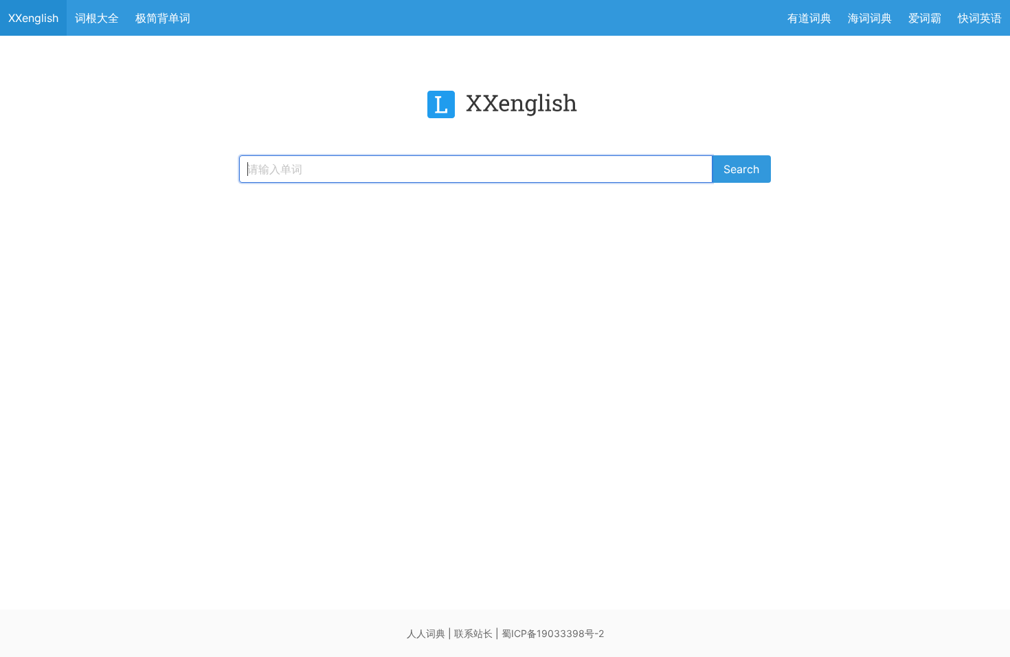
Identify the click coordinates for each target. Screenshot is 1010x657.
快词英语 (980, 18)
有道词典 (809, 18)
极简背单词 (162, 18)
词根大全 (97, 18)
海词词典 (870, 18)
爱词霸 (924, 18)
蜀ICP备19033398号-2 (553, 633)
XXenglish (33, 18)
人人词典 (426, 633)
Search (741, 169)
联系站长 (473, 633)
